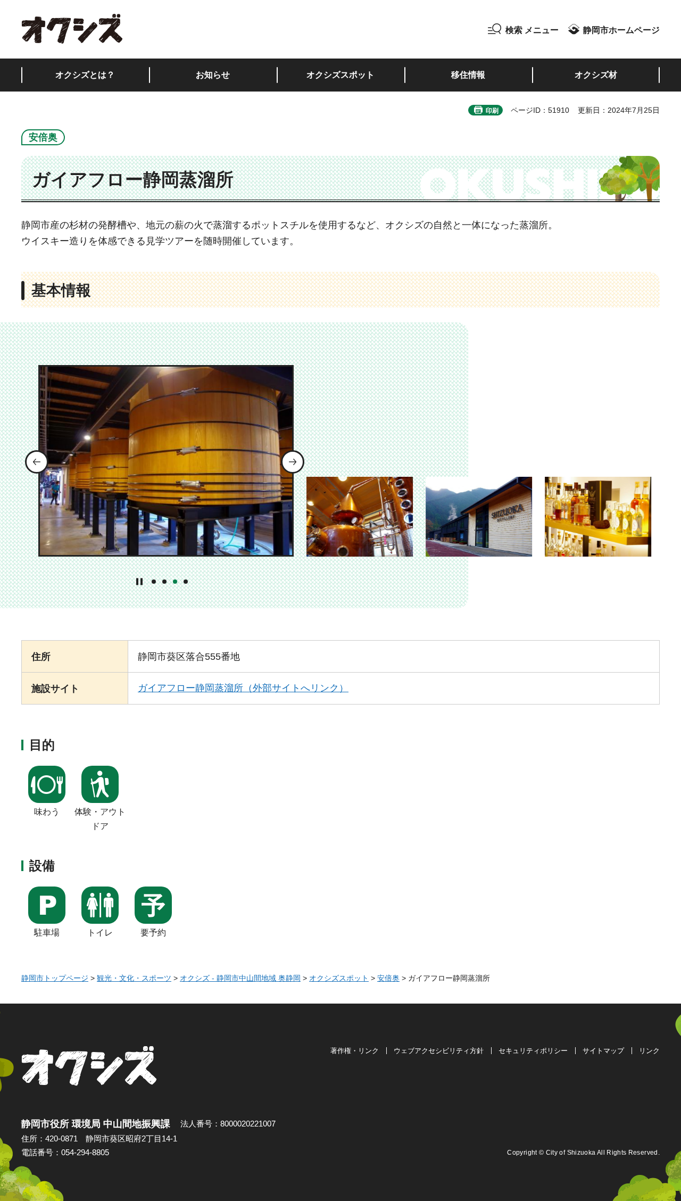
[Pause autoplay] (139, 581)
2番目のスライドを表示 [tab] (164, 581)
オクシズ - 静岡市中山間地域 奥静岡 (240, 978)
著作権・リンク (354, 1051)
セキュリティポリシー (533, 1051)
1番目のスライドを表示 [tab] (154, 581)
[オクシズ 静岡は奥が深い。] (72, 29)
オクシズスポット (339, 978)
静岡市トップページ (54, 978)
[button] (523, 30)
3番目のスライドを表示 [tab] (175, 581)
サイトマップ (603, 1051)
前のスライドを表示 (36, 462)
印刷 (492, 110)
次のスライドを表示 (292, 462)
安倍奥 (388, 978)
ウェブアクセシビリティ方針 (439, 1051)
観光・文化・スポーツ (134, 978)
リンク (649, 1051)
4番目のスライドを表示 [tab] (186, 581)
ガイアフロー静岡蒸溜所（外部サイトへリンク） (243, 688)
